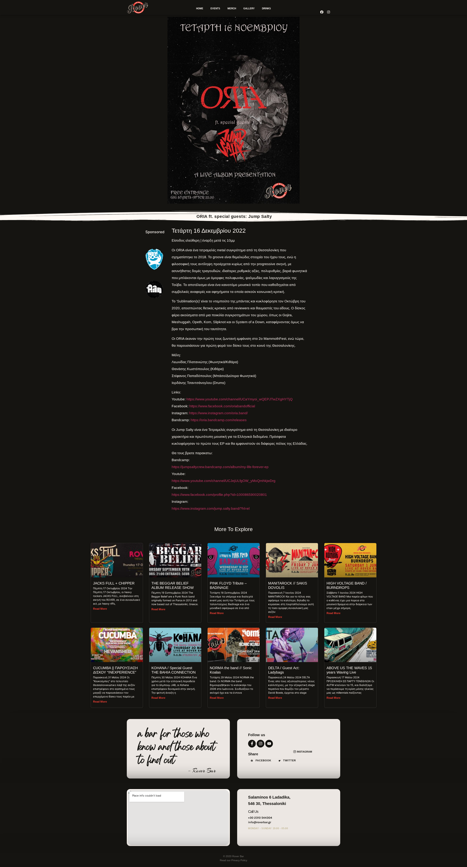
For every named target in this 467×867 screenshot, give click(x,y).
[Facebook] (322, 12)
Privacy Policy (239, 860)
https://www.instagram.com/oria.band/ (218, 413)
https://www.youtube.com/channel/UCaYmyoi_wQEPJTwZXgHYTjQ (239, 399)
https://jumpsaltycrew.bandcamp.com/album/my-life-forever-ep (220, 467)
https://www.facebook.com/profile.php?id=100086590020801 (219, 495)
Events (215, 8)
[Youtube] (269, 743)
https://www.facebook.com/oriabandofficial (222, 406)
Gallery (249, 8)
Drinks (266, 8)
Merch (231, 8)
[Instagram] (260, 743)
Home (199, 8)
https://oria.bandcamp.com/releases (219, 420)
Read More (100, 608)
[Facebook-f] (252, 743)
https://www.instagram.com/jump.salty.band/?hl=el (211, 508)
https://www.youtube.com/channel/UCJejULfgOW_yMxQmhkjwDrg (223, 481)
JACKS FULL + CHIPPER (113, 583)
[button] (262, 760)
